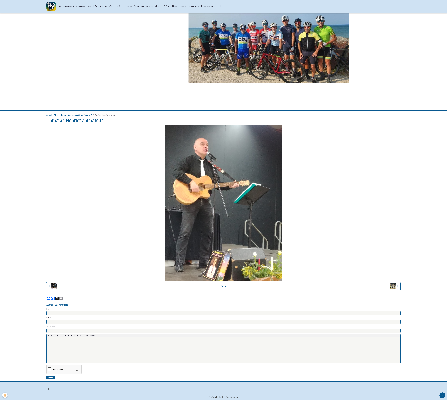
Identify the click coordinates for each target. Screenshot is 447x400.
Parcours (129, 6)
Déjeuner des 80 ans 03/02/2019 (80, 114)
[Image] (77, 335)
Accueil (91, 6)
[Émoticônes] (87, 335)
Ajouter (50, 377)
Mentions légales (215, 396)
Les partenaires (193, 6)
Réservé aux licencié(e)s (104, 6)
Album (157, 6)
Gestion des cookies (231, 396)
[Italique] (51, 335)
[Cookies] (5, 395)
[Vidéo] (80, 335)
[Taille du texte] (57, 335)
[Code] (84, 335)
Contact (183, 6)
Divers (174, 6)
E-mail (48, 317)
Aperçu (93, 335)
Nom (48, 309)
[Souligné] (54, 335)
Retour (223, 285)
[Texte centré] (68, 335)
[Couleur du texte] (61, 335)
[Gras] (48, 335)
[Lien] (71, 335)
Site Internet (51, 326)
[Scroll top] (442, 395)
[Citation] (65, 335)
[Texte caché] (74, 335)
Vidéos (166, 6)
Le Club (119, 6)
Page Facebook (209, 6)
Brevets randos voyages (143, 6)
